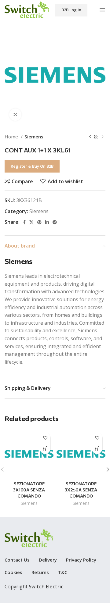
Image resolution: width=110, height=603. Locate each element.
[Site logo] (27, 9)
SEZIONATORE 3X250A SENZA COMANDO (81, 489)
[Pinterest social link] (39, 222)
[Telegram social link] (55, 222)
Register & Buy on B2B (32, 166)
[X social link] (31, 222)
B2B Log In (71, 9)
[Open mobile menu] (102, 10)
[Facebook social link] (24, 222)
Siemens (33, 137)
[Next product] (102, 137)
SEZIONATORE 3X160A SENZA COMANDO (29, 489)
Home (12, 137)
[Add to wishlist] (45, 438)
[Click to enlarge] (15, 115)
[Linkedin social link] (47, 222)
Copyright (34, 586)
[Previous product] (90, 137)
